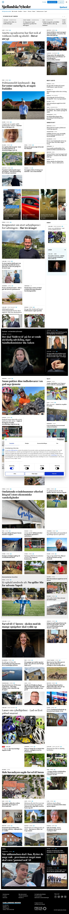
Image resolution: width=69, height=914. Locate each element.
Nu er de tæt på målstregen (56, 599)
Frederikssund (50, 131)
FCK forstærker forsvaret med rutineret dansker (56, 426)
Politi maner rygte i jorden (56, 86)
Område (20, 11)
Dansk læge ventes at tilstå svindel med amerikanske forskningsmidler (33, 289)
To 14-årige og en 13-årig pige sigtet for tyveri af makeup (30, 23)
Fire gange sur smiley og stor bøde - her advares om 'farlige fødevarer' (34, 663)
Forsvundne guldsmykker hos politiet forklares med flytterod (56, 148)
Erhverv (29, 11)
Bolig (32, 746)
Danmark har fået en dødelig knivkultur (55, 749)
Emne (25, 11)
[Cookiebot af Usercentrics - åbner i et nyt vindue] (58, 440)
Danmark (49, 381)
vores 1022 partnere (13, 450)
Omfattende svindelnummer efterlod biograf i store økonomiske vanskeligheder (22, 494)
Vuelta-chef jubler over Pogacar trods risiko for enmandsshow (56, 384)
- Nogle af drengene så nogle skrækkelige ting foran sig (12, 422)
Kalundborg (5, 660)
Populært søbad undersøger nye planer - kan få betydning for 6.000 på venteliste (11, 171)
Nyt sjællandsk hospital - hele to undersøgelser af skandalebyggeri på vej (11, 148)
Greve (48, 107)
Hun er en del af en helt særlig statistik (56, 557)
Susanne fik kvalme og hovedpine (56, 804)
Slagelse (49, 53)
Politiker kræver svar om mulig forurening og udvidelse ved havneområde (56, 135)
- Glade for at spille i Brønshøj (57, 405)
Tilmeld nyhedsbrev (23, 895)
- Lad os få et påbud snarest (56, 229)
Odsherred (4, 285)
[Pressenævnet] (40, 907)
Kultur (53, 125)
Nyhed (7, 30)
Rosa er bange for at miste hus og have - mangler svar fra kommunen (34, 750)
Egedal (25, 145)
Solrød (3, 122)
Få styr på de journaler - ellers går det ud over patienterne (12, 288)
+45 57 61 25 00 (10, 909)
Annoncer (5, 897)
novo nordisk (55, 95)
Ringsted (4, 825)
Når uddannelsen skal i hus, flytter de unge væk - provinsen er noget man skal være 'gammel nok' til (22, 857)
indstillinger (54, 455)
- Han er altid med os (55, 162)
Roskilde (49, 83)
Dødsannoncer (40, 11)
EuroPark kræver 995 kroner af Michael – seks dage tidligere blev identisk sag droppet (11, 687)
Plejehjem (54, 53)
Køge (25, 660)
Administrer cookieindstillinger (41, 897)
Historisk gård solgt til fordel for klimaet (34, 147)
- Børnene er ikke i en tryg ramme (34, 829)
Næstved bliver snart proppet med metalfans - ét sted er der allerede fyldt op (56, 33)
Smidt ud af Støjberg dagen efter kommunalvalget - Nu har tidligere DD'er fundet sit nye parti (34, 687)
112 (52, 89)
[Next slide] (65, 204)
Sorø (3, 80)
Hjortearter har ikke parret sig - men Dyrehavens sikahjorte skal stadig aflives (56, 663)
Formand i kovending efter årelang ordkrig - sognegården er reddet (12, 829)
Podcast (10, 334)
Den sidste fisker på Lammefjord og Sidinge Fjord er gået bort (57, 533)
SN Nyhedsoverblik (6, 11)
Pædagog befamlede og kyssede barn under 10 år (56, 710)
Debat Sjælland (11, 307)
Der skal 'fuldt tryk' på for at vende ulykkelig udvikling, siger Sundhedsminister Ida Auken (21, 339)
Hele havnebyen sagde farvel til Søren (56, 104)
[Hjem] (3, 2)
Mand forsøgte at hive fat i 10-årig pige (57, 92)
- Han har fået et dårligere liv (12, 125)
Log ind (61, 2)
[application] (12, 180)
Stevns (3, 553)
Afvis (15, 473)
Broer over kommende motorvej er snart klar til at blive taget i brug (56, 142)
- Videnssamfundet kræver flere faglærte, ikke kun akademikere (12, 310)
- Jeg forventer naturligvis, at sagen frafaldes (19, 85)
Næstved (49, 30)
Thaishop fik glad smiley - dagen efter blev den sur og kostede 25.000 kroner (55, 686)
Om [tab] (57, 443)
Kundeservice (6, 894)
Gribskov (49, 621)
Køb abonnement (52, 2)
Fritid (53, 825)
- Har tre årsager (21, 226)
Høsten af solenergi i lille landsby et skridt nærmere (55, 851)
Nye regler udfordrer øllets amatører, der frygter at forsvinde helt (11, 804)
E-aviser (44, 2)
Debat (33, 11)
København (49, 146)
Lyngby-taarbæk (50, 660)
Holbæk (48, 159)
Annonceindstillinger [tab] (42, 443)
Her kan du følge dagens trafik (11, 749)
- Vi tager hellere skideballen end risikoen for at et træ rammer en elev (56, 773)
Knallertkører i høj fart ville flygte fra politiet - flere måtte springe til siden (57, 110)
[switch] (27, 468)
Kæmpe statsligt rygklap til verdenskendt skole (11, 556)
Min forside (14, 11)
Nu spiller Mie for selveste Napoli (56, 491)
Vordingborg (5, 851)
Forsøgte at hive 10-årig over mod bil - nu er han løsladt (33, 170)
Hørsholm (49, 125)
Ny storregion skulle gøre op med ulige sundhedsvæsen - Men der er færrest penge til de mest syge (11, 265)
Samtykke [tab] (11, 443)
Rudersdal (4, 378)
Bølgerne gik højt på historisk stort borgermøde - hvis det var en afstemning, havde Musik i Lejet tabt (56, 625)
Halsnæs (49, 101)
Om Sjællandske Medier (40, 894)
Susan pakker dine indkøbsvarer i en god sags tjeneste (22, 382)
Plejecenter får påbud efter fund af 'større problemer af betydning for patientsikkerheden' (56, 57)
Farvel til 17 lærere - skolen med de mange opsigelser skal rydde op (56, 257)
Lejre (3, 30)
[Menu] (66, 2)
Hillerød (4, 145)
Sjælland (4, 261)
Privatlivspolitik (38, 895)
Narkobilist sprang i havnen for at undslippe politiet (11, 663)
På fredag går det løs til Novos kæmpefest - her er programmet (56, 98)
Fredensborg (50, 114)
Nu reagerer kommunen (33, 557)
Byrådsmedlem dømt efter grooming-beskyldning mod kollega (55, 118)
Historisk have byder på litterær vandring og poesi (56, 128)
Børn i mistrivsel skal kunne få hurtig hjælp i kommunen (57, 333)
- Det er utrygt (21, 36)
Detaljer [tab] (27, 443)
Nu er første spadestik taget (57, 870)
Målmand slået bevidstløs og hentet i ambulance (33, 534)
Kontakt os (21, 897)
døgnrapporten (54, 107)
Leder (55, 253)
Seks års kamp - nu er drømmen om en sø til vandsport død (54, 829)
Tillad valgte (34, 473)
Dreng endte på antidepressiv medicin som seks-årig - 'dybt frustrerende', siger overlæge (56, 355)
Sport (45, 11)
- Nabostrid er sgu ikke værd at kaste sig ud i (34, 805)
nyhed (53, 83)
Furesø (3, 222)
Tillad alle (54, 473)
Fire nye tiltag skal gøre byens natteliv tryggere (11, 533)
